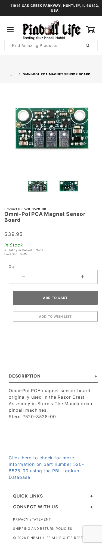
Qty (12, 266)
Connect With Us (35, 506)
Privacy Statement (32, 519)
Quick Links (28, 496)
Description (25, 376)
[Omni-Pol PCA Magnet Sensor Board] (51, 131)
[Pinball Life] (51, 29)
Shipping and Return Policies (42, 528)
